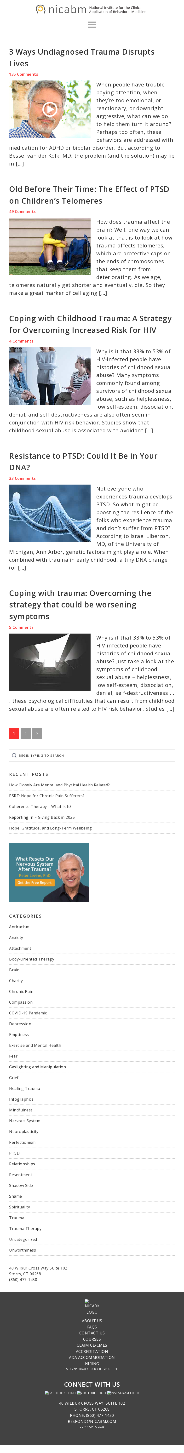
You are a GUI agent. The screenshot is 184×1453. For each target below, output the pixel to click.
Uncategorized (23, 1239)
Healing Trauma (24, 1088)
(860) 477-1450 (23, 1279)
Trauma (16, 1217)
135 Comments (23, 74)
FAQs (92, 1327)
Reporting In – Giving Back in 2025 (42, 817)
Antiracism (19, 926)
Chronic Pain (21, 991)
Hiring (92, 1363)
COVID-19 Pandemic (28, 1013)
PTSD (14, 1153)
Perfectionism (22, 1142)
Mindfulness (21, 1110)
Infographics (21, 1099)
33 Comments (22, 478)
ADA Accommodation (92, 1357)
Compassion (21, 1002)
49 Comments (22, 211)
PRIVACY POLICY (88, 1369)
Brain (14, 969)
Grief (14, 1077)
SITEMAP (71, 1369)
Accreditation (92, 1351)
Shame (15, 1196)
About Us (92, 1320)
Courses (92, 1339)
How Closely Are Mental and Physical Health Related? (59, 785)
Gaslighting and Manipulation (37, 1067)
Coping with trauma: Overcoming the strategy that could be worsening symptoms (80, 604)
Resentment (20, 1174)
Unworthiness (22, 1250)
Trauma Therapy (25, 1228)
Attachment (20, 948)
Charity (16, 980)
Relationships (22, 1164)
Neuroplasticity (24, 1131)
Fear (13, 1056)
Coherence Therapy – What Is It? (40, 806)
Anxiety (16, 937)
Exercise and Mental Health (35, 1045)
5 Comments (21, 627)
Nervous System (24, 1120)
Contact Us (92, 1333)
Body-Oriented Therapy (31, 959)
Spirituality (19, 1207)
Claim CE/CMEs (92, 1345)
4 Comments (21, 341)
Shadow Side (21, 1185)
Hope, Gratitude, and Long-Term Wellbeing (50, 828)
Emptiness (19, 1034)
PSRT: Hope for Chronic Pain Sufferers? (47, 795)
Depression (20, 1023)
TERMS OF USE (108, 1369)
